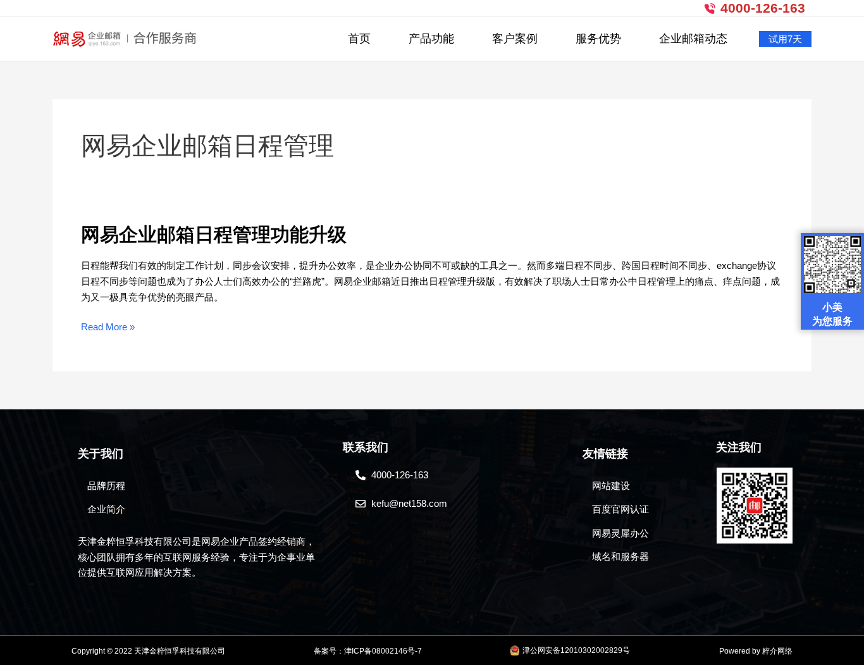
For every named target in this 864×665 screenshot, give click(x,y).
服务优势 (598, 38)
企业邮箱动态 (693, 38)
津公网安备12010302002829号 (576, 650)
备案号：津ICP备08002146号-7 (368, 651)
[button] (785, 39)
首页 (359, 38)
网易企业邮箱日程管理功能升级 (214, 234)
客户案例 (515, 38)
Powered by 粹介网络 (756, 651)
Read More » (108, 327)
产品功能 (431, 38)
